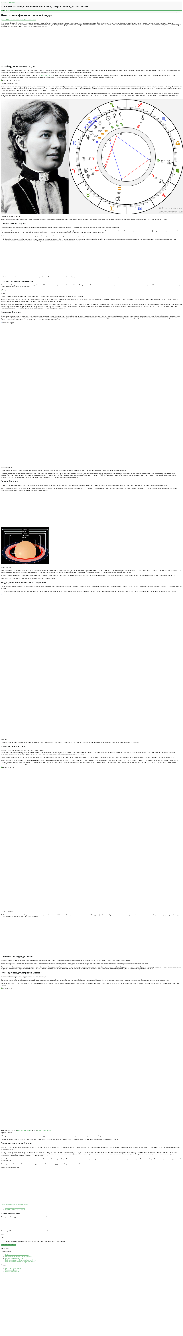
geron (2, 20)
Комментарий (6, 1231)
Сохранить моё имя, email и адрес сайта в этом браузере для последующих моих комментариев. (34, 1241)
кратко (20, 1204)
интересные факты (12, 1204)
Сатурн (25, 1204)
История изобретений (8, 2)
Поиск (3, 1248)
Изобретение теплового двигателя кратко (18, 1256)
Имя (3, 1234)
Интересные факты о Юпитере (15, 1209)
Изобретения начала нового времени (16, 1255)
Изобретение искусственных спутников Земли (20, 1262)
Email (3, 1238)
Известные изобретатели (13, 1268)
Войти (180, 12)
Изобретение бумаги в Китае (14, 1258)
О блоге (7, 10)
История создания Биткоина (15, 1208)
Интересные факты (17, 20)
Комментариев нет (30, 20)
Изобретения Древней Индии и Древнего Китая (20, 1260)
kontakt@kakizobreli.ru (44, 1130)
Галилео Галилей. (47, 75)
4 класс (3, 1204)
